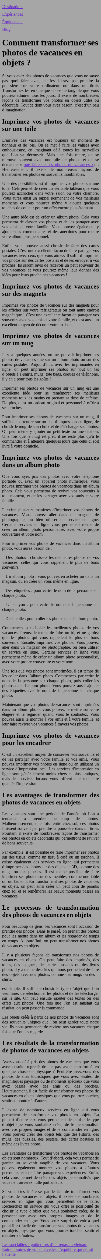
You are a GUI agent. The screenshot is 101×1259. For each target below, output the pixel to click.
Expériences (12, 14)
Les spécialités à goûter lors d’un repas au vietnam (44, 1244)
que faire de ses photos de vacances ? (58, 164)
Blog (6, 29)
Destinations (12, 6)
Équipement (12, 21)
